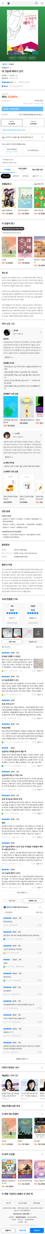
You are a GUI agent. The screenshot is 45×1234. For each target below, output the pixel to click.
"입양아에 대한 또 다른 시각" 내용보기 (22, 780)
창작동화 (39, 524)
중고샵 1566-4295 (36, 1208)
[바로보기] (28, 633)
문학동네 (5, 78)
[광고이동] (36, 3)
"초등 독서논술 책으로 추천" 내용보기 (22, 804)
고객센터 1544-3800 (9, 1208)
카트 (42, 3)
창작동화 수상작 (21, 527)
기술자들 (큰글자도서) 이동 (27, 411)
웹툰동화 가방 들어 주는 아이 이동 (9, 1173)
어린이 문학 (20, 524)
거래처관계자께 (28, 1220)
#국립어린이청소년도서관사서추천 (13, 229)
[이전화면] (3, 3)
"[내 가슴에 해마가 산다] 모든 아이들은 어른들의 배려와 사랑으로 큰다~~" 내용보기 (22, 853)
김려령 (4, 75)
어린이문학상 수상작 (33, 535)
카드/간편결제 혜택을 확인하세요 (30, 115)
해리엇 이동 (25, 1133)
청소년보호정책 (31, 1217)
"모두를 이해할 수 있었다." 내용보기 (22, 662)
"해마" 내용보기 (22, 828)
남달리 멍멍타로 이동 (9, 202)
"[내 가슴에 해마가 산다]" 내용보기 (22, 878)
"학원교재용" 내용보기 (22, 733)
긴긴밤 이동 (9, 1133)
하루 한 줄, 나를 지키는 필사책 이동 (10, 411)
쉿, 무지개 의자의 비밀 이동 (25, 1174)
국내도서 (6, 535)
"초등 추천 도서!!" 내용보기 (22, 709)
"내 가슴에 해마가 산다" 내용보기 (22, 685)
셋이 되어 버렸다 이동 (25, 202)
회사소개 (20, 1220)
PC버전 (14, 1220)
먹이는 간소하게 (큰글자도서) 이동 (27, 488)
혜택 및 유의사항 (12, 623)
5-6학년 (19, 519)
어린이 (12, 519)
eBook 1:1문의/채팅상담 (21, 1210)
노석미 (12, 75)
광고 (26, 1222)
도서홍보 (20, 1222)
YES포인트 (5, 101)
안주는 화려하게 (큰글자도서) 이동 (10, 488)
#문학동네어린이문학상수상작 (12, 233)
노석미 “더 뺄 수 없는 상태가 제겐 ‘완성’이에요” (22, 466)
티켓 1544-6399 (23, 1208)
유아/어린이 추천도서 (17, 535)
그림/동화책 (30, 524)
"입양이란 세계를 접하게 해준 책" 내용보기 (22, 757)
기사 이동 (10, 1089)
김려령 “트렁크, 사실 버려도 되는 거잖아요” (21, 372)
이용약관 (11, 1217)
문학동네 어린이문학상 (11, 537)
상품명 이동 (9, 252)
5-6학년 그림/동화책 (31, 519)
